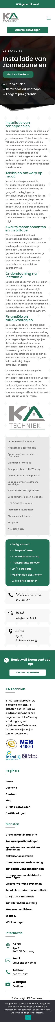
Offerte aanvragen (27, 30)
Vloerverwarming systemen (23, 490)
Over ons (11, 788)
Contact (11, 794)
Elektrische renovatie (19, 463)
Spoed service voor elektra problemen (23, 455)
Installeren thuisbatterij (21, 510)
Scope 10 (13, 522)
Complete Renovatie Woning (24, 469)
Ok (28, 1017)
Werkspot (19, 982)
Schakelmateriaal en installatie (25, 497)
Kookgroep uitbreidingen (22, 448)
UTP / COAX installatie (20, 503)
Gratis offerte (16, 74)
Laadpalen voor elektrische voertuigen (23, 483)
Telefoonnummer (28, 594)
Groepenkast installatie (21, 441)
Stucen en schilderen (19, 516)
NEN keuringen (16, 529)
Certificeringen (16, 813)
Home (9, 781)
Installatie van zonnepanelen (24, 475)
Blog (8, 801)
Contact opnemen (27, 672)
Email (20, 612)
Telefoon (18, 970)
